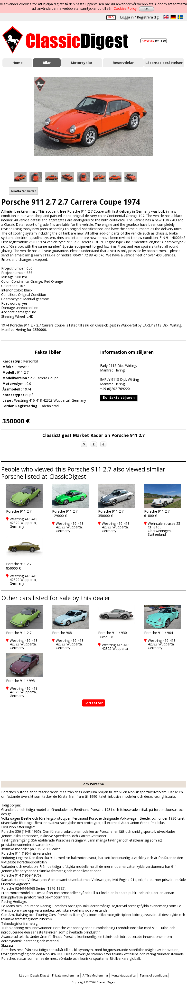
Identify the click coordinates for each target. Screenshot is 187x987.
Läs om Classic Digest (34, 975)
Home (17, 62)
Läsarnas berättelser (164, 62)
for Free (154, 40)
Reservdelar (123, 62)
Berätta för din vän (23, 191)
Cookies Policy (125, 8)
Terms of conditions (154, 975)
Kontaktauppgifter (124, 975)
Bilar (47, 62)
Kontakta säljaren (119, 397)
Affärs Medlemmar (95, 975)
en (166, 17)
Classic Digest (65, 40)
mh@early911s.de (40, 255)
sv (180, 17)
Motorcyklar (81, 62)
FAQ (111, 17)
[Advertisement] (93, 744)
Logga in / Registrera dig (139, 17)
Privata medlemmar (65, 975)
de (173, 17)
